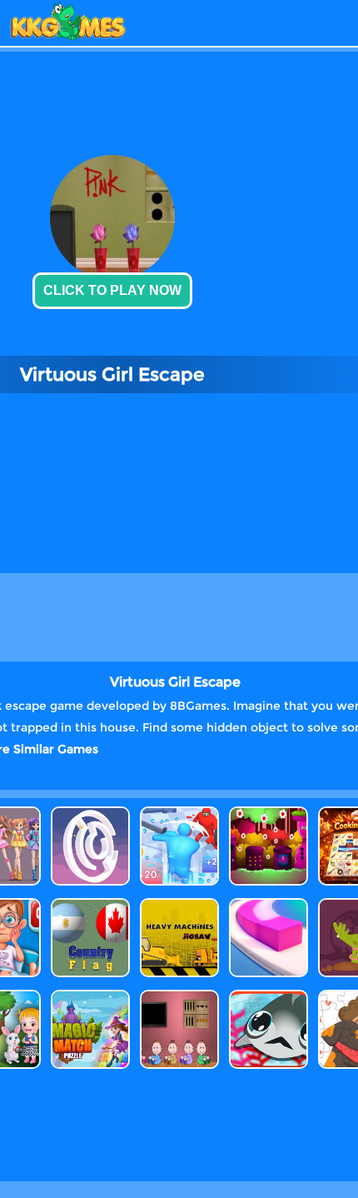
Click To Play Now (112, 290)
